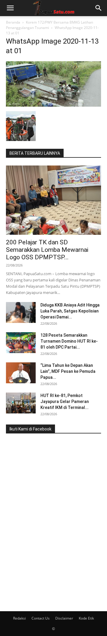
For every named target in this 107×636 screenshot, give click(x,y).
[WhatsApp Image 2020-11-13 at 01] (53, 105)
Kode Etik (86, 618)
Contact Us (41, 618)
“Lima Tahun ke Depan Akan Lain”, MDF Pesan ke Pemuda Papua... (67, 371)
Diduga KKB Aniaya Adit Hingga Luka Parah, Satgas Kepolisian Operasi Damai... (70, 311)
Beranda (13, 22)
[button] (10, 8)
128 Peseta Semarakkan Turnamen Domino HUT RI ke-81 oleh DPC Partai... (69, 341)
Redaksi (19, 618)
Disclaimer (64, 618)
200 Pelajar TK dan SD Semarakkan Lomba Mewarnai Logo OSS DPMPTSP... (47, 250)
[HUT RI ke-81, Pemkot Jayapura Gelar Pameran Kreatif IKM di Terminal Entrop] (21, 403)
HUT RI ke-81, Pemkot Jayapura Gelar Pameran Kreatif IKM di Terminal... (64, 401)
